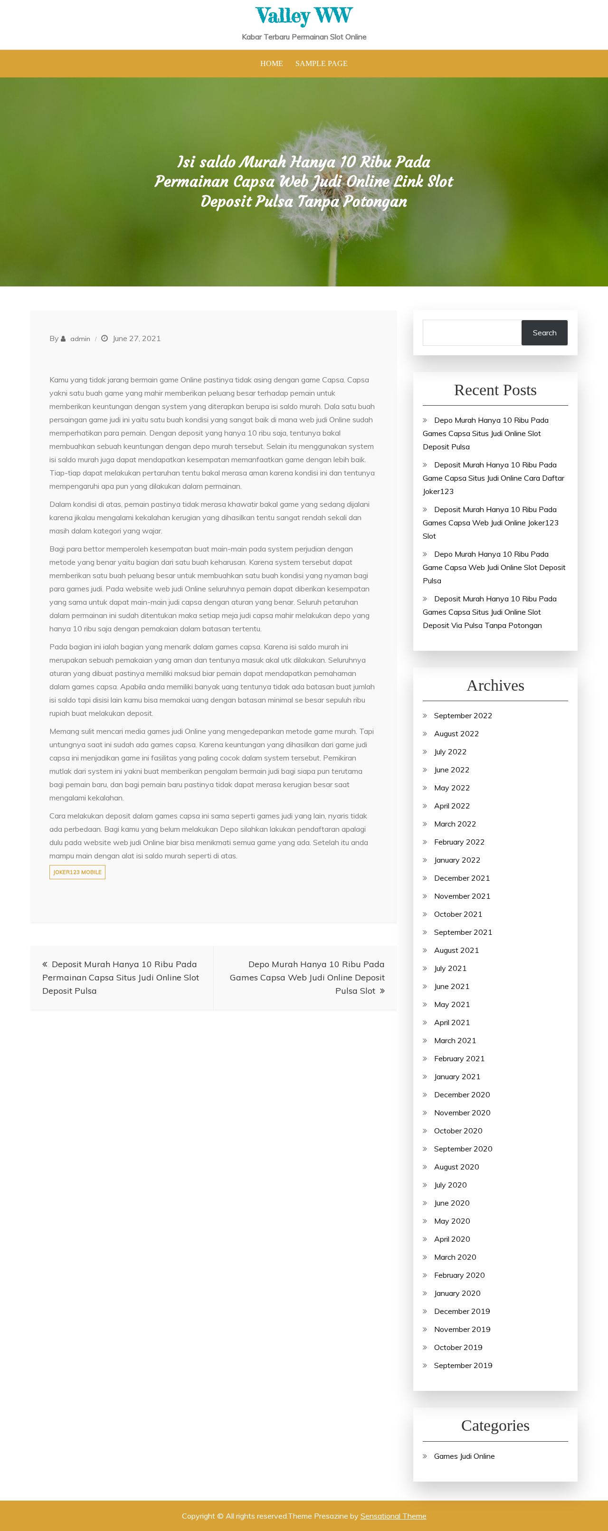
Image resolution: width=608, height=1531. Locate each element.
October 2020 (458, 1130)
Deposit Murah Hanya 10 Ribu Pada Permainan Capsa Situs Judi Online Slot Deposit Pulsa (120, 977)
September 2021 (463, 932)
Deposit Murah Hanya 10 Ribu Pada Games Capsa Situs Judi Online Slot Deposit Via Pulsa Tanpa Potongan (490, 612)
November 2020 (462, 1112)
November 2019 (462, 1329)
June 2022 (452, 769)
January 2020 (457, 1293)
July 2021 (450, 968)
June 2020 (452, 1203)
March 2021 (455, 1040)
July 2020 (450, 1184)
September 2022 (463, 715)
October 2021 (458, 914)
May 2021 (452, 1004)
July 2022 (450, 751)
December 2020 (462, 1094)
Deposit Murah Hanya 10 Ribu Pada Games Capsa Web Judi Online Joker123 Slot (491, 522)
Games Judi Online (464, 1456)
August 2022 (456, 733)
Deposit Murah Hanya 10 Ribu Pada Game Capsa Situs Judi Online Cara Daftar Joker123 (493, 478)
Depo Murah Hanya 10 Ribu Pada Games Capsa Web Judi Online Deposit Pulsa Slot (307, 977)
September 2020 (463, 1148)
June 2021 (452, 986)
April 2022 (452, 805)
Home (271, 63)
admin (80, 338)
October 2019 (458, 1347)
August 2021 (456, 950)
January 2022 (457, 860)
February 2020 (459, 1275)
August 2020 (456, 1166)
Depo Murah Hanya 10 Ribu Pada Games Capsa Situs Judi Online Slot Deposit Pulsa (486, 433)
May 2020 (452, 1221)
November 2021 (462, 896)
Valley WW (304, 15)
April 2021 (452, 1022)
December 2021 (462, 878)
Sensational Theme (394, 1516)
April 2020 (452, 1239)
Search (545, 332)
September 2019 (463, 1365)
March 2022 (455, 823)
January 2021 (457, 1076)
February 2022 (459, 841)
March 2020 (455, 1257)
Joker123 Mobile (77, 872)
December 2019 (462, 1311)
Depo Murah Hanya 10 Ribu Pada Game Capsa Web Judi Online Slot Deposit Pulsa (494, 567)
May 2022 (452, 787)
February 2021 (459, 1058)
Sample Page (321, 63)
